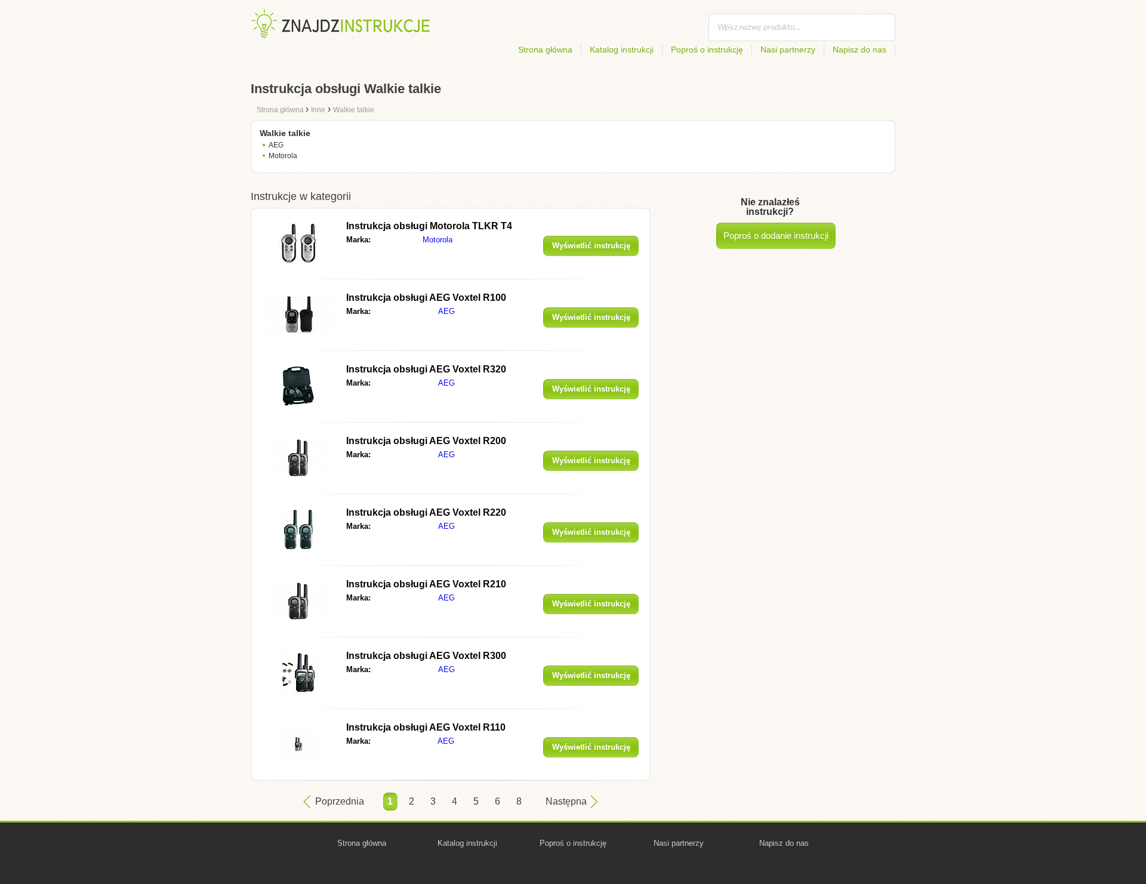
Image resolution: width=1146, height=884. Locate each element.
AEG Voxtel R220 (426, 512)
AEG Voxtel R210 (426, 584)
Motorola (283, 156)
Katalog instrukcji (622, 49)
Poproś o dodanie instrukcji (775, 235)
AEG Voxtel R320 (426, 369)
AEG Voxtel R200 (426, 441)
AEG (276, 145)
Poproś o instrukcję (707, 49)
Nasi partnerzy (787, 49)
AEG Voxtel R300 (426, 656)
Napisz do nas (859, 49)
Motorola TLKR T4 (429, 226)
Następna (566, 801)
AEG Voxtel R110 (426, 727)
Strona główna (545, 49)
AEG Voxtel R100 (426, 297)
